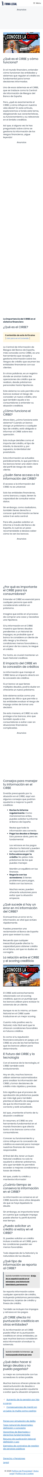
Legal (6, 1462)
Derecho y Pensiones (14, 1458)
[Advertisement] (21, 19)
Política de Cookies (25, 1473)
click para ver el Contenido (18, 338)
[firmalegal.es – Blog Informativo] (9, 3)
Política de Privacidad (22, 1471)
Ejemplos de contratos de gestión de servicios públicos (21, 1447)
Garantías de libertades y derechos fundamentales (16, 1433)
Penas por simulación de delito (19, 1421)
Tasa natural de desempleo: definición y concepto (18, 1426)
